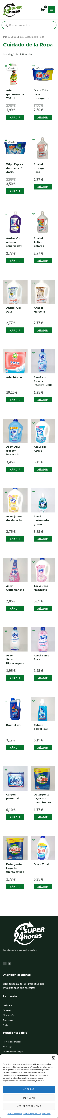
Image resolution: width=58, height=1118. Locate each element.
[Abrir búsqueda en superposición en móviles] (29, 25)
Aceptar (29, 1089)
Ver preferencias (29, 1106)
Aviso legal (46, 1113)
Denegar (29, 1097)
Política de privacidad (32, 1113)
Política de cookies (15, 1113)
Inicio (6, 36)
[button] (53, 1058)
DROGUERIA (17, 36)
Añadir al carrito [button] (15, 118)
